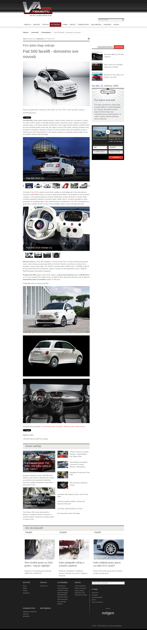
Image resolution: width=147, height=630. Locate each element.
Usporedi (115, 157)
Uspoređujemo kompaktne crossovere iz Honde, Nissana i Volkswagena (79, 464)
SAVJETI (78, 582)
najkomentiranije (105, 47)
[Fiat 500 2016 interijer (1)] (56, 229)
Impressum (95, 592)
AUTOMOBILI (62, 582)
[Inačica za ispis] (89, 39)
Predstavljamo (46, 32)
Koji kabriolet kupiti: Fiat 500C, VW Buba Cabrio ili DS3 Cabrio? (63, 426)
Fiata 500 (34, 192)
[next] (89, 186)
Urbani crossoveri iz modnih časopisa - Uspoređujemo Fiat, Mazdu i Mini (79, 454)
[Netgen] (108, 613)
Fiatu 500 (73, 201)
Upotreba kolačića (97, 597)
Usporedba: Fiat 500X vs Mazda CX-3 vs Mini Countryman (37, 502)
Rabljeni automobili (80, 588)
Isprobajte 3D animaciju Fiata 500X (80, 474)
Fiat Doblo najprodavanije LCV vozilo (69, 508)
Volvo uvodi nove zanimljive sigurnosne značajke (113, 66)
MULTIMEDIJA (45, 608)
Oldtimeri (60, 604)
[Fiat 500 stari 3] (56, 356)
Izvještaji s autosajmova (30, 611)
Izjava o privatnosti (97, 602)
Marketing (95, 595)
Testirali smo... (44, 586)
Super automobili (62, 599)
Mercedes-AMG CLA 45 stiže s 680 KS (114, 56)
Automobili (34, 32)
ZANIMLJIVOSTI (29, 608)
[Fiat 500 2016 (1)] (56, 159)
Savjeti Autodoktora (80, 586)
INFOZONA (26, 616)
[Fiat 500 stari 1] (56, 309)
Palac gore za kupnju (81, 595)
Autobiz (25, 590)
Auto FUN (26, 614)
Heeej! (94, 600)
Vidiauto (25, 32)
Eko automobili (61, 601)
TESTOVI (43, 582)
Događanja (26, 593)
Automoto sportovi (62, 597)
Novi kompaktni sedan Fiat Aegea (68, 513)
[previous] (24, 185)
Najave (25, 588)
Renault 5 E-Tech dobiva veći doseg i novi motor (114, 76)
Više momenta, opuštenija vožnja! (78, 484)
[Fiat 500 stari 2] (56, 401)
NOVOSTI (26, 582)
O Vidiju (94, 589)
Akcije (24, 586)
